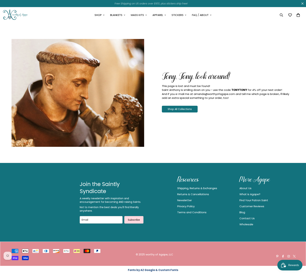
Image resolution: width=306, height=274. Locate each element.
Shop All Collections (180, 109)
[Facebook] (283, 256)
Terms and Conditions (191, 212)
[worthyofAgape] (15, 15)
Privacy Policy (186, 206)
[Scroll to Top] (299, 255)
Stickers (177, 15)
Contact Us (247, 218)
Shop (98, 15)
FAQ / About (200, 15)
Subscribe (134, 220)
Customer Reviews (251, 206)
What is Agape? (249, 194)
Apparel (157, 15)
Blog (242, 212)
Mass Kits (137, 15)
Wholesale (246, 224)
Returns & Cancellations (193, 194)
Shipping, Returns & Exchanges (197, 188)
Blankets (116, 15)
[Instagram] (288, 256)
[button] (298, 15)
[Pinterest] (277, 256)
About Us (245, 188)
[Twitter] (294, 256)
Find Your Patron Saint (253, 200)
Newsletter (184, 200)
